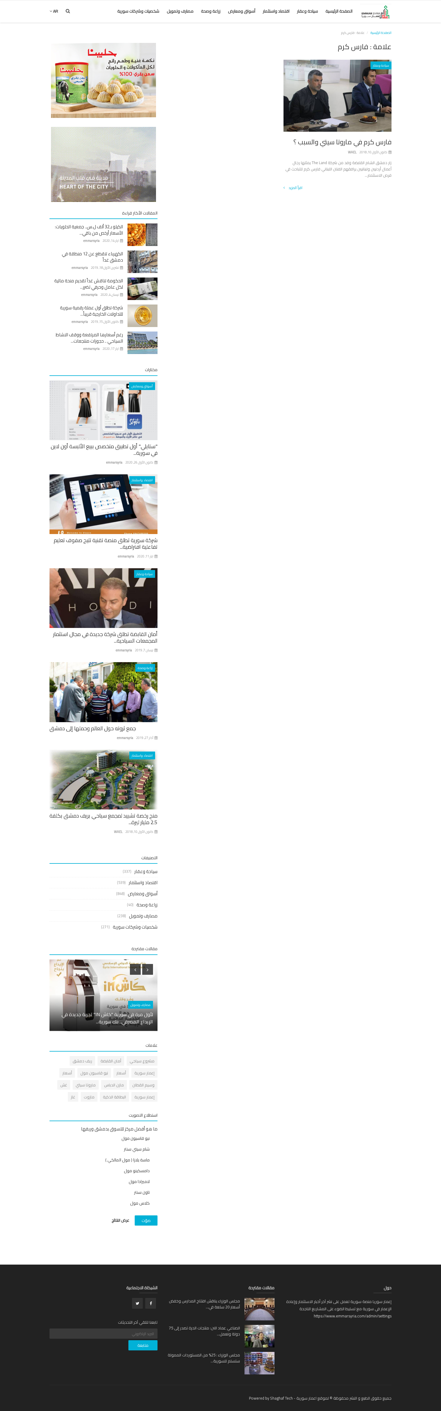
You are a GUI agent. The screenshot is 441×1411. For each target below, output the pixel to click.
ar (55, 11)
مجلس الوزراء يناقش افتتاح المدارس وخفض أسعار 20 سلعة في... (204, 1304)
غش (63, 1084)
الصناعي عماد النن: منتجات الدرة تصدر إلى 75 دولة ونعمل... (204, 1331)
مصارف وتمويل (180, 11)
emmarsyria (91, 241)
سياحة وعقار (307, 11)
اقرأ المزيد (295, 188)
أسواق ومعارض (241, 11)
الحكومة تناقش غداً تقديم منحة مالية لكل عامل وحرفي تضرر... (88, 284)
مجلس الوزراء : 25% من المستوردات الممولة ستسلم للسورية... (204, 1358)
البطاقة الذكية (114, 1096)
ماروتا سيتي (86, 1084)
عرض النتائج (120, 1220)
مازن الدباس (114, 1084)
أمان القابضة (110, 1060)
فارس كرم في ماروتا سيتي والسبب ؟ (342, 142)
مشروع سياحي (142, 1060)
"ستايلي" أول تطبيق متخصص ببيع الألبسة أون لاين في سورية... (104, 449)
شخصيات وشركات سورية (138, 11)
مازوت (89, 1096)
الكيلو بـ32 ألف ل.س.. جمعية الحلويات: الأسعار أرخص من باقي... (89, 230)
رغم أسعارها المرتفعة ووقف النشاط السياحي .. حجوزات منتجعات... (89, 338)
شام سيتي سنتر (137, 1149)
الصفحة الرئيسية (339, 11)
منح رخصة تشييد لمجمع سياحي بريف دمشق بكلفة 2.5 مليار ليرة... (104, 819)
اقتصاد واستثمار (276, 11)
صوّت (146, 1220)
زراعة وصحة (210, 11)
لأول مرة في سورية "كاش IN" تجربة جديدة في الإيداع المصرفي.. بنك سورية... (107, 1018)
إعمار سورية (144, 1072)
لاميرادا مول (139, 1181)
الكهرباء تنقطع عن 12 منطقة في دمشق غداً (92, 257)
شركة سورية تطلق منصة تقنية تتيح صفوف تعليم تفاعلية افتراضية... (106, 543)
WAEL (352, 152)
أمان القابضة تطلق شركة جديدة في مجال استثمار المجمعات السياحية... (105, 637)
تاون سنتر (142, 1192)
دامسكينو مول (137, 1171)
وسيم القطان (143, 1084)
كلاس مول (140, 1203)
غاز (73, 1096)
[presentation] (135, 969)
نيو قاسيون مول (94, 1072)
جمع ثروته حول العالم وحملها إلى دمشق (93, 728)
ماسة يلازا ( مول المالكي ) (127, 1160)
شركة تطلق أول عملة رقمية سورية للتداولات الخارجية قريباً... (91, 311)
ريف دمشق (82, 1060)
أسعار (121, 1072)
